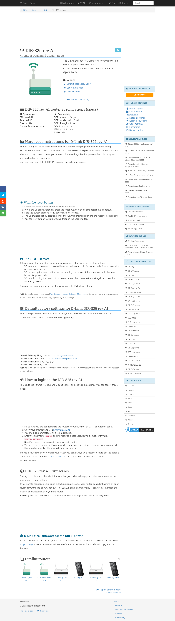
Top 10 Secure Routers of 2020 (139, 186)
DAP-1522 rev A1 (133, 352)
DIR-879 (130, 275)
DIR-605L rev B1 (133, 297)
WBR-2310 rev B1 (134, 365)
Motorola (131, 416)
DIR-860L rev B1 (133, 279)
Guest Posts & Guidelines (123, 610)
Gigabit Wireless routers (137, 216)
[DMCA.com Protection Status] (140, 429)
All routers (68, 3)
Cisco (129, 407)
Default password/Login (78, 84)
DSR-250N (131, 326)
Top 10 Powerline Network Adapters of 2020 (136, 165)
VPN (82, 3)
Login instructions (75, 87)
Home (24, 10)
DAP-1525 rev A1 (133, 314)
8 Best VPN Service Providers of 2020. (139, 145)
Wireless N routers (134, 220)
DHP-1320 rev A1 (133, 322)
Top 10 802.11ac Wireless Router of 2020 (139, 198)
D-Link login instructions (63, 356)
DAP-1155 (131, 339)
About (116, 602)
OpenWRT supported (135, 224)
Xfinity (129, 420)
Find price (140, 95)
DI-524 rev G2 (132, 356)
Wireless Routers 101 (135, 241)
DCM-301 (131, 344)
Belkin (129, 403)
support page (26, 544)
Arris (129, 411)
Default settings (137, 118)
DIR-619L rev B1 (133, 288)
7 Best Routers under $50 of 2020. (140, 171)
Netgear (130, 390)
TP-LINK (130, 386)
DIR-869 (130, 267)
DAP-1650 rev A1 (134, 284)
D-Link (43, 10)
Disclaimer (118, 614)
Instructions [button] (97, 3)
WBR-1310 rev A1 (134, 373)
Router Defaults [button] (119, 3)
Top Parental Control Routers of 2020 (138, 180)
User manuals (136, 124)
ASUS (129, 398)
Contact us (118, 606)
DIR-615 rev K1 (133, 309)
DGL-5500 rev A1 (134, 292)
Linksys (130, 394)
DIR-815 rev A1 (133, 348)
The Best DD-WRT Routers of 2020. (138, 191)
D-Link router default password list (62, 359)
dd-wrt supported (134, 229)
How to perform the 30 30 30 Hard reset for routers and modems (139, 246)
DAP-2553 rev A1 (133, 361)
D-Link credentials (57, 456)
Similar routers (136, 130)
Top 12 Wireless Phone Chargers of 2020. (139, 253)
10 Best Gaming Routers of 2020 (140, 175)
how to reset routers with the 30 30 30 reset (68, 294)
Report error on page (109, 591)
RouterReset (29, 3)
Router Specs (136, 108)
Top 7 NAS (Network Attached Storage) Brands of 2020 (138, 158)
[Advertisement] (70, 31)
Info (34, 10)
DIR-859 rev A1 (133, 271)
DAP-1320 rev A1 (133, 301)
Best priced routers (135, 212)
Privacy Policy (119, 618)
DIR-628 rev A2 (133, 369)
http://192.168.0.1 (61, 430)
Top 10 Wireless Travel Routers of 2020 (139, 152)
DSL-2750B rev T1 (134, 318)
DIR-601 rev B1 (133, 331)
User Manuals (73, 91)
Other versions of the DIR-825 (77, 100)
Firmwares (134, 127)
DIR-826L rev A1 (133, 305)
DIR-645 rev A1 (133, 335)
